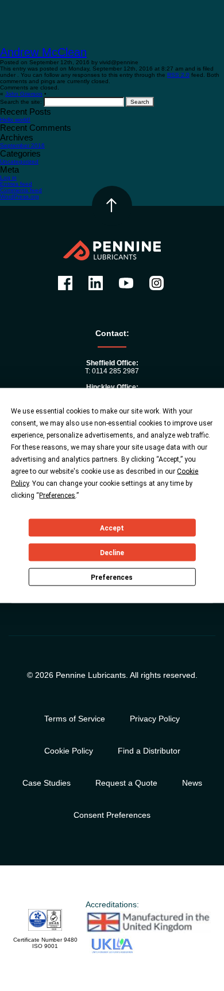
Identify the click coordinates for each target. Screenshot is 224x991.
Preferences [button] (57, 495)
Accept (112, 528)
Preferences (112, 577)
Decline (112, 552)
